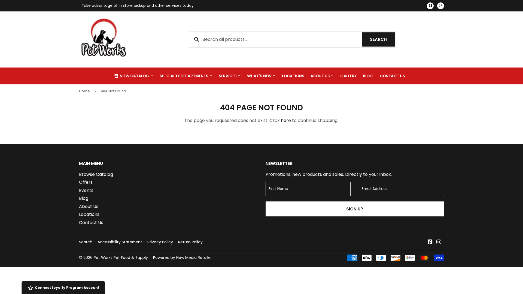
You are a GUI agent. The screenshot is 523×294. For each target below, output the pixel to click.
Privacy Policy (160, 242)
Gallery (348, 76)
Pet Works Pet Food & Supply (121, 257)
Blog (368, 76)
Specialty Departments (184, 76)
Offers (86, 182)
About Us (321, 76)
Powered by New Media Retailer (182, 257)
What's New (259, 76)
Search (382, 39)
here (286, 120)
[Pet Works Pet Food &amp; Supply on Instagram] (438, 242)
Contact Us (392, 76)
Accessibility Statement (120, 242)
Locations (293, 76)
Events (86, 190)
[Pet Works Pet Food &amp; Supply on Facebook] (430, 242)
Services (228, 76)
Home (84, 91)
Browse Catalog (96, 174)
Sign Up (354, 209)
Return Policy (190, 242)
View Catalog (134, 76)
